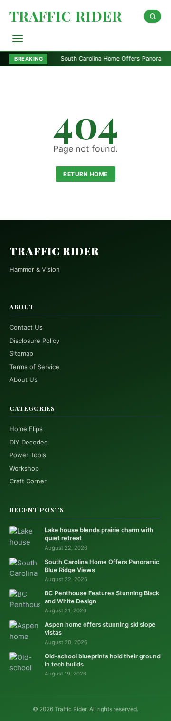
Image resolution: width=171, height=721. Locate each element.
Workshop (24, 468)
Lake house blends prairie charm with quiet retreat (99, 534)
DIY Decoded (29, 442)
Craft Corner (28, 481)
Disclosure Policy (34, 340)
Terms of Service (34, 366)
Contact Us (26, 327)
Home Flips (26, 429)
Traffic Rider (66, 16)
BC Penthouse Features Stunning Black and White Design (102, 597)
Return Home (85, 173)
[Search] (152, 16)
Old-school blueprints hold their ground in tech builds (103, 660)
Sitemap (21, 353)
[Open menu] (18, 38)
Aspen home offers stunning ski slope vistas (100, 628)
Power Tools (28, 455)
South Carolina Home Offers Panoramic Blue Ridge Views (102, 565)
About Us (24, 379)
